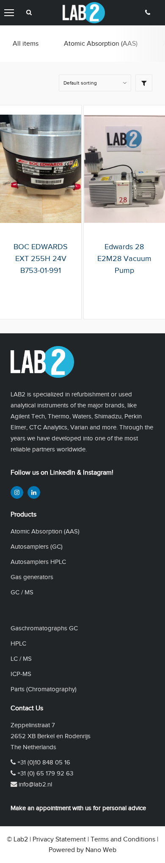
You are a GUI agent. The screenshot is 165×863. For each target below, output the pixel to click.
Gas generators (32, 576)
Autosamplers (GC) (37, 546)
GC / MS (22, 592)
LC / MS (21, 658)
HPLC (18, 643)
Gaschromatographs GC (44, 628)
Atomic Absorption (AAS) (101, 43)
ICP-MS (21, 673)
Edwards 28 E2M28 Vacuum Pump (124, 258)
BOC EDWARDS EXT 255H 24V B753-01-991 (41, 258)
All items (25, 43)
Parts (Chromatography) (44, 689)
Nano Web (100, 850)
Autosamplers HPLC (38, 561)
